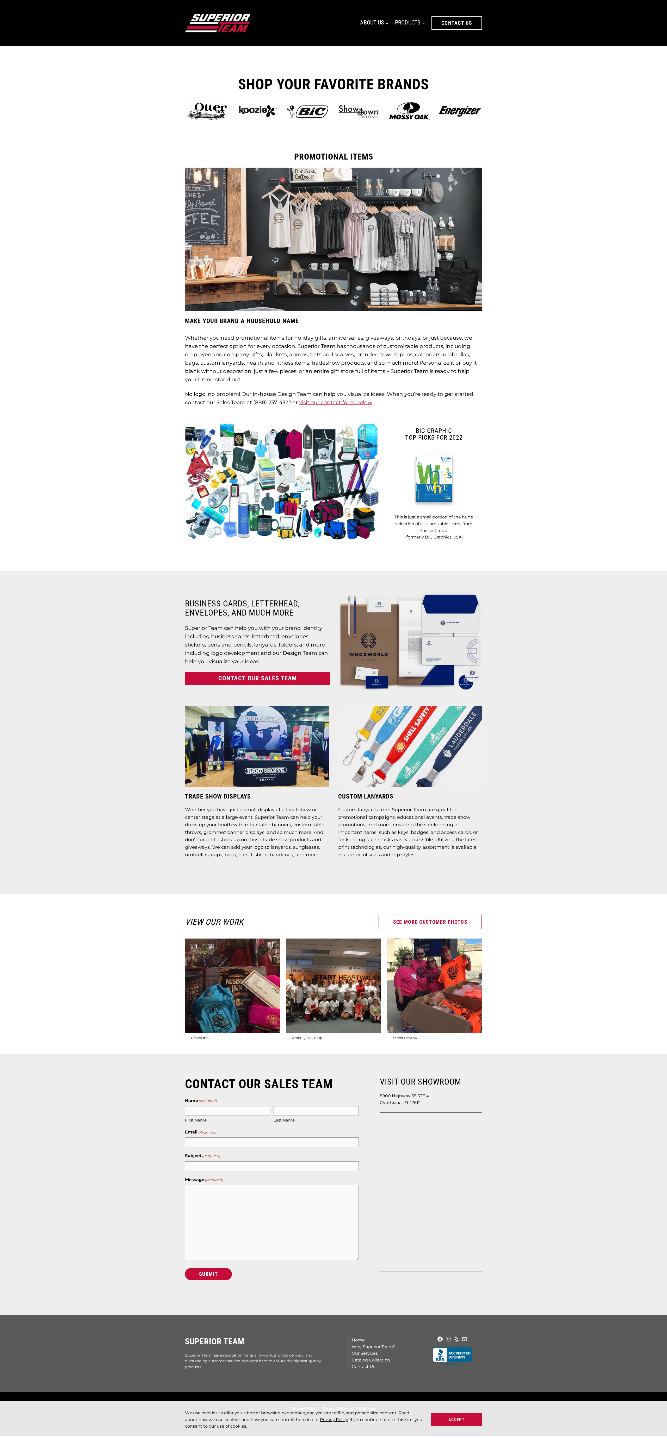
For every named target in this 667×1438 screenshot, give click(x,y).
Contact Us (456, 23)
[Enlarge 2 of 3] (374, 945)
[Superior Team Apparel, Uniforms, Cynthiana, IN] (452, 1356)
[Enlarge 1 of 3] (273, 945)
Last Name (284, 1120)
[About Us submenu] (387, 22)
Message (204, 1179)
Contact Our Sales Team (257, 678)
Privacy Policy (334, 1419)
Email (200, 1132)
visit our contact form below (335, 402)
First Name (196, 1120)
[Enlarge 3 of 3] (475, 945)
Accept (456, 1419)
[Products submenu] (423, 22)
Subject (202, 1155)
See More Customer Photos (430, 922)
